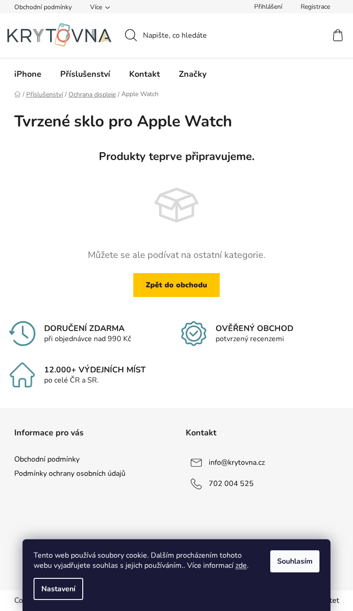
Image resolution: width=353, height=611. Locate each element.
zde (241, 565)
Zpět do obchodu (176, 285)
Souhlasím (295, 561)
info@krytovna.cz (237, 462)
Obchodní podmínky (43, 7)
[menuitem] (28, 74)
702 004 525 (231, 484)
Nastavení (58, 589)
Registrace (315, 6)
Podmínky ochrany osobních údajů (69, 473)
